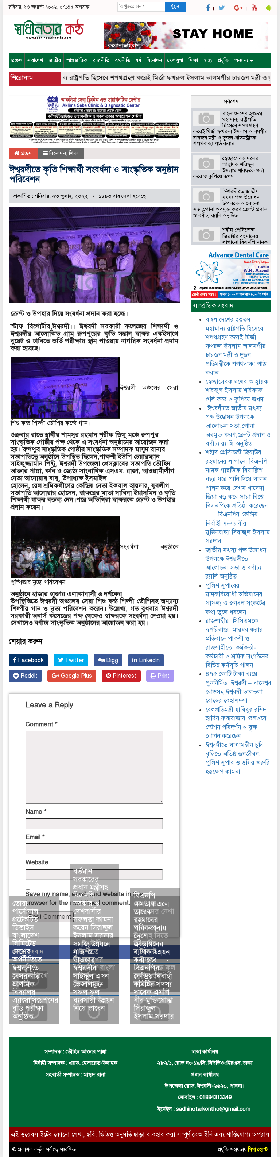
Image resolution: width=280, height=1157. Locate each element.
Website (37, 862)
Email (35, 837)
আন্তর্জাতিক (77, 60)
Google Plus (75, 676)
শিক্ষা (193, 60)
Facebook (30, 660)
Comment (42, 724)
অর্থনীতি (122, 60)
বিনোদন (154, 60)
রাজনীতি (101, 60)
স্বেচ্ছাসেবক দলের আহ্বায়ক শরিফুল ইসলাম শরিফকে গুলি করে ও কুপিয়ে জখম (228, 167)
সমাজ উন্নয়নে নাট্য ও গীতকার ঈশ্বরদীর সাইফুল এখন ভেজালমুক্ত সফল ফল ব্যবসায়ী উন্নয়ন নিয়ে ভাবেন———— (93, 980)
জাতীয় (54, 60)
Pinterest (123, 676)
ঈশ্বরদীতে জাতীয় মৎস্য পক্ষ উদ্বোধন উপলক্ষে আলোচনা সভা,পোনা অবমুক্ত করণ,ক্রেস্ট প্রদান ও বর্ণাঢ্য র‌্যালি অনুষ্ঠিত (230, 203)
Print (163, 676)
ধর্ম (138, 60)
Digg (111, 660)
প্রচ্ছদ (16, 60)
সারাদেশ (35, 60)
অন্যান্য (241, 60)
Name (36, 811)
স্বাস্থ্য (207, 60)
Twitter (73, 660)
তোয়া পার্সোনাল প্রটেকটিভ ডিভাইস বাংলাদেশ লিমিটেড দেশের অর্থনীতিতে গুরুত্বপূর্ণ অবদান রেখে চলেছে (30, 943)
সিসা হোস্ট (258, 1149)
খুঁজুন (175, 6)
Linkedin (148, 660)
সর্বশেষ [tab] (231, 101)
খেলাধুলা (175, 60)
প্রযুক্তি (223, 60)
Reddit (28, 676)
